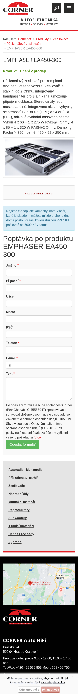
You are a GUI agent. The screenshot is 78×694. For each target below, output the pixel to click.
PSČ (9, 327)
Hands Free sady (21, 534)
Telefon (11, 343)
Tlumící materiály (21, 526)
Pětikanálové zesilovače (24, 43)
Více (37, 437)
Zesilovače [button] (16, 486)
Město (10, 312)
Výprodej (15, 542)
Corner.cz (25, 39)
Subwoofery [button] (17, 518)
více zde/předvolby (53, 682)
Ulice (10, 296)
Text (9, 373)
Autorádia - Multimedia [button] (25, 469)
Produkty (42, 39)
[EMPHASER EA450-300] (39, 157)
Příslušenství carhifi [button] (23, 477)
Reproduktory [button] (19, 510)
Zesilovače (61, 39)
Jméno (11, 265)
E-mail (10, 358)
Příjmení (12, 281)
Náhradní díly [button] (18, 494)
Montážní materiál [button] (21, 502)
